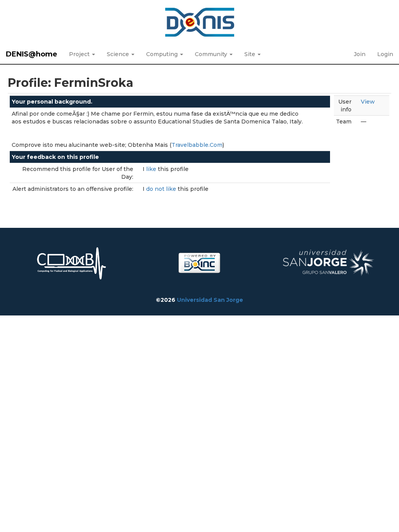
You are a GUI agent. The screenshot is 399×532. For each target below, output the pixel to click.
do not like (162, 188)
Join (359, 54)
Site (250, 54)
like (152, 169)
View (368, 101)
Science (119, 54)
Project (80, 54)
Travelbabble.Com (196, 144)
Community (212, 54)
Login (385, 54)
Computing (162, 54)
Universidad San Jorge (210, 299)
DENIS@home (31, 54)
